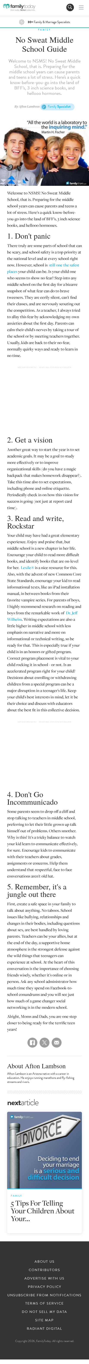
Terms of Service (44, 1303)
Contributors (44, 1270)
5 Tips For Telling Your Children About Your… (43, 1210)
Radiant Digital (44, 1328)
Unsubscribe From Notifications (44, 1295)
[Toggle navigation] (70, 7)
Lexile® (27, 567)
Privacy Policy (44, 1286)
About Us (45, 1261)
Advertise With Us (44, 1278)
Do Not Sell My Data (44, 1311)
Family (44, 29)
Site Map (44, 1320)
